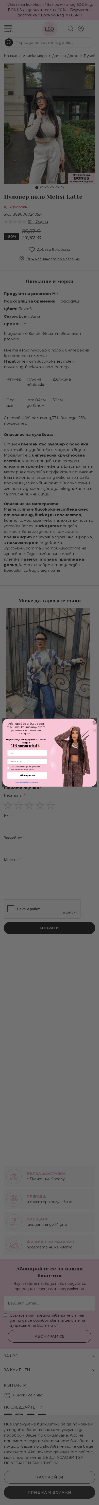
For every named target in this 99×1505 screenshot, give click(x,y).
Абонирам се (27, 775)
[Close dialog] (93, 721)
